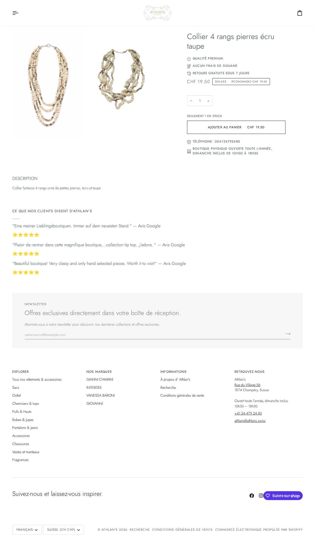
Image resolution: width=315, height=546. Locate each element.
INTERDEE (94, 387)
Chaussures (20, 443)
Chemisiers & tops (25, 403)
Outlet (16, 395)
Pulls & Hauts (22, 411)
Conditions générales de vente (182, 395)
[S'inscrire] (286, 334)
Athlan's (110, 529)
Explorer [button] (20, 371)
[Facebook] (252, 495)
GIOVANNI (94, 403)
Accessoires (21, 435)
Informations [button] (173, 371)
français (24, 529)
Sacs (15, 387)
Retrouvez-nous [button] (250, 371)
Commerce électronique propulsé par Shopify (259, 529)
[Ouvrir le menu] (19, 13)
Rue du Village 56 (247, 384)
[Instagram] (261, 495)
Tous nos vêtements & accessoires (37, 379)
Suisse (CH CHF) (61, 529)
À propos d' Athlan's (175, 379)
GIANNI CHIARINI (99, 379)
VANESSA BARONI (100, 395)
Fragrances (20, 459)
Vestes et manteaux (25, 451)
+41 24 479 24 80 (248, 413)
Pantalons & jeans (25, 427)
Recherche (168, 387)
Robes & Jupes (22, 419)
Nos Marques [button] (99, 371)
